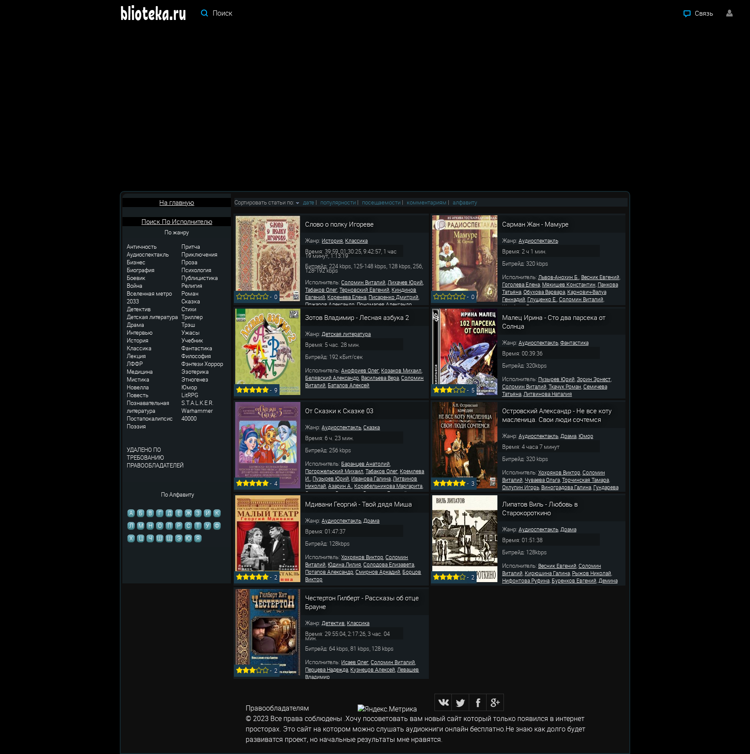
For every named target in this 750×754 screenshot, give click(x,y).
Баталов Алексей (348, 385)
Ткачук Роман (565, 386)
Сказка (190, 301)
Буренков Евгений (574, 580)
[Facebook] (478, 702)
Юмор (189, 387)
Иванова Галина (371, 478)
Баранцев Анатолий (365, 463)
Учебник (192, 340)
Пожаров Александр (330, 304)
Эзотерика (195, 371)
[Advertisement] (375, 108)
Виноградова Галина (566, 487)
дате (308, 202)
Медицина (140, 371)
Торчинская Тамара (585, 479)
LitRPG (189, 395)
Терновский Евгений (364, 289)
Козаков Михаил (401, 370)
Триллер (192, 317)
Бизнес (136, 262)
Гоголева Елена (521, 284)
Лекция (136, 356)
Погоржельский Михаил (334, 471)
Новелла (138, 387)
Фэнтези (192, 364)
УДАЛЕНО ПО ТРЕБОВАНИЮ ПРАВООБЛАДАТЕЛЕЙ (155, 457)
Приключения (199, 254)
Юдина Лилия (344, 564)
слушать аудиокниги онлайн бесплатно (440, 729)
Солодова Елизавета (388, 564)
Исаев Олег (354, 662)
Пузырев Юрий (556, 378)
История (137, 340)
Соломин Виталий (363, 282)
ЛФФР (135, 364)
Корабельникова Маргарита (388, 485)
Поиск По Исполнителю (176, 221)
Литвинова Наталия (547, 393)
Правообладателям (277, 708)
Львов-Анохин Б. (558, 276)
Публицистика (199, 278)
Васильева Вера (380, 377)
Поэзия (136, 426)
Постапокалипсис (150, 418)
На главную (176, 202)
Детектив (139, 309)
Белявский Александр (332, 377)
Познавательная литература (148, 407)
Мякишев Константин (568, 284)
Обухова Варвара (544, 291)
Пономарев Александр (384, 304)
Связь (704, 13)
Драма (135, 325)
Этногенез (194, 379)
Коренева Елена (346, 296)
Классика (139, 348)
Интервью (140, 332)
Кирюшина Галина (547, 573)
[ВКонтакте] (443, 702)
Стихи (188, 309)
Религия (191, 286)
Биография (141, 270)
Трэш (188, 325)
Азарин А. (340, 485)
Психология (196, 270)
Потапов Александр (329, 571)
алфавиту (465, 202)
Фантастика (196, 348)
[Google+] (495, 702)
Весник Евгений (600, 276)
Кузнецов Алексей (372, 669)
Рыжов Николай (591, 573)
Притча (190, 246)
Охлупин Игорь (520, 487)
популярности (338, 202)
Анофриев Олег (360, 370)
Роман (189, 293)
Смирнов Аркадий (377, 571)
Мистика (138, 379)
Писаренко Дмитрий (393, 296)
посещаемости (381, 202)
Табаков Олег (321, 289)
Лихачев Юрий (405, 282)
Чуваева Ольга (542, 479)
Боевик (136, 278)
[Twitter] (460, 702)
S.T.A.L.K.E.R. (197, 403)
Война (134, 286)
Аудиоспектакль (148, 254)
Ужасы (190, 332)
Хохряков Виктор (559, 472)
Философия (196, 356)
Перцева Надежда (326, 669)
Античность (142, 246)
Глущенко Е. (542, 299)
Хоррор (213, 364)
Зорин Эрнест (594, 378)
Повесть (137, 395)
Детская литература (152, 317)
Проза (189, 262)
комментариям (427, 202)
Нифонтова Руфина (525, 580)
